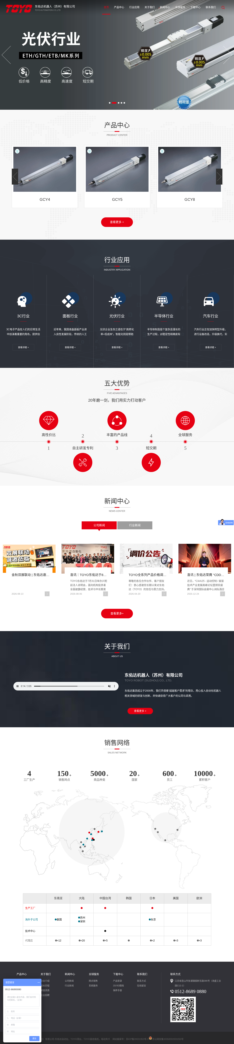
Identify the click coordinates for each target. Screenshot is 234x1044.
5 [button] (124, 103)
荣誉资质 (45, 990)
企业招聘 (45, 995)
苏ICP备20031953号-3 (137, 1039)
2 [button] (114, 103)
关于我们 (150, 7)
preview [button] (6, 55)
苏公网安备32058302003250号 (168, 1038)
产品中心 (119, 7)
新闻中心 (165, 7)
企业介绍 (45, 981)
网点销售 (93, 981)
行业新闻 (135, 525)
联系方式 (141, 981)
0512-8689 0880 (190, 991)
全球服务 (180, 7)
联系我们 (211, 7)
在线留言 (141, 985)
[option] (117, 55)
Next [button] (227, 55)
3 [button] (118, 103)
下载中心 (195, 7)
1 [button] (109, 103)
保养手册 (117, 990)
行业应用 (134, 7)
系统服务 (93, 985)
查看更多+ (117, 613)
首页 (106, 7)
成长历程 (45, 985)
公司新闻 (99, 525)
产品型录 (117, 981)
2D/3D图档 (118, 985)
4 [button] (121, 103)
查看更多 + (117, 222)
